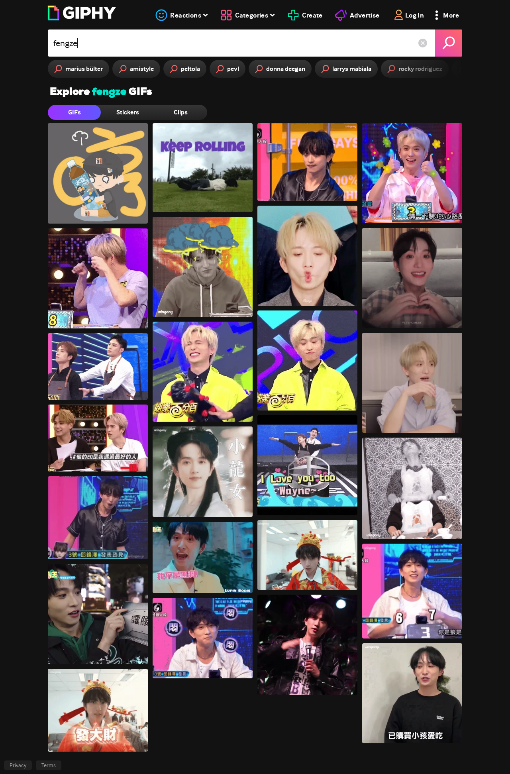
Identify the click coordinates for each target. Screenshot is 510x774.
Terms (48, 765)
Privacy (18, 765)
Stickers (127, 112)
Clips (181, 112)
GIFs (74, 112)
